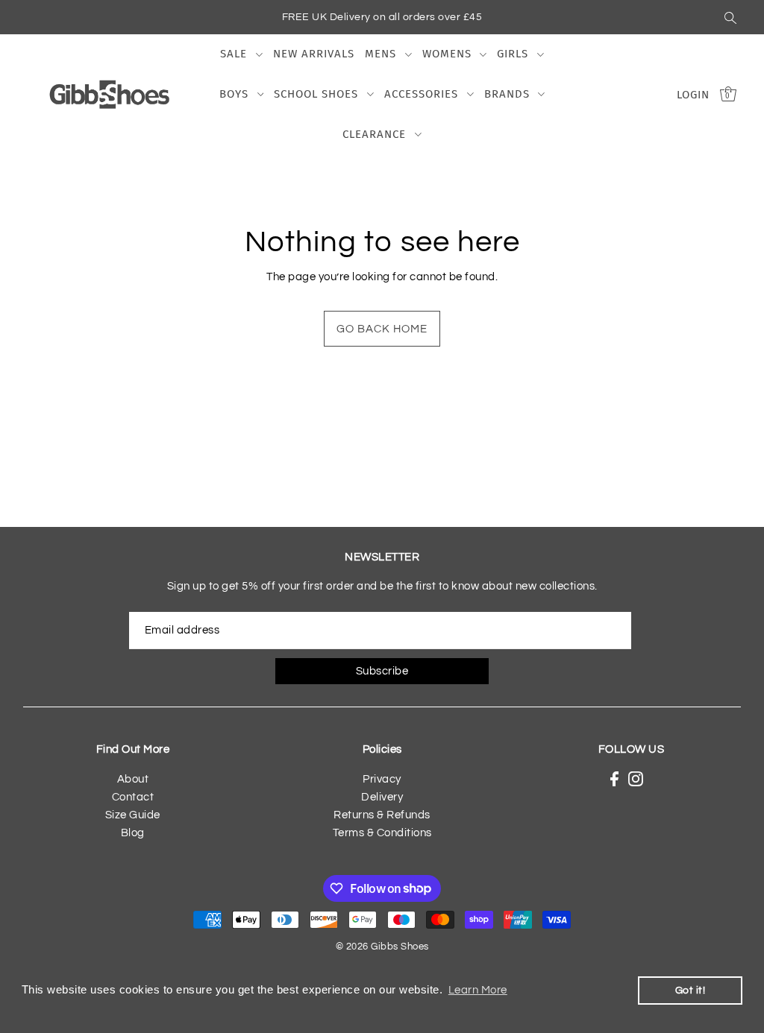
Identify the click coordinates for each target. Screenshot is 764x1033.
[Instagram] (635, 779)
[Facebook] (614, 779)
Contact (133, 797)
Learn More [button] (477, 990)
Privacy (382, 779)
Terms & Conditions (382, 832)
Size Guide (132, 815)
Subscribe (382, 671)
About (133, 779)
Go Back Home (382, 329)
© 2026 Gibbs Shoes (382, 946)
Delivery (382, 797)
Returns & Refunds (382, 815)
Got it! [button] (690, 990)
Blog (133, 832)
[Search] (730, 17)
